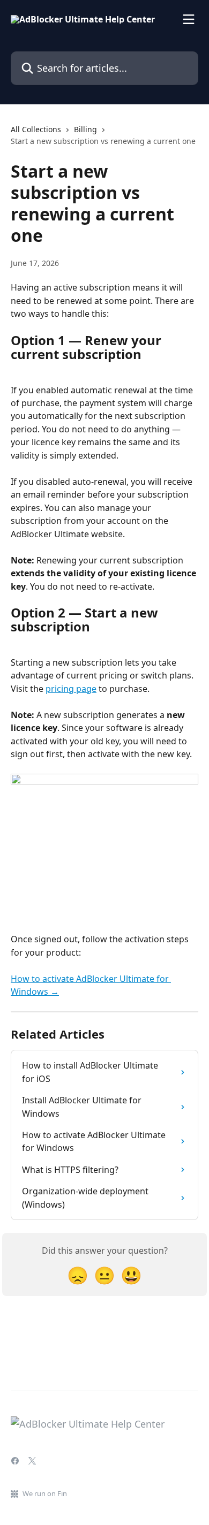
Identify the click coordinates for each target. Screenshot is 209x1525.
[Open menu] (188, 19)
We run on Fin (45, 1493)
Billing (85, 129)
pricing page (71, 689)
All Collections (36, 129)
